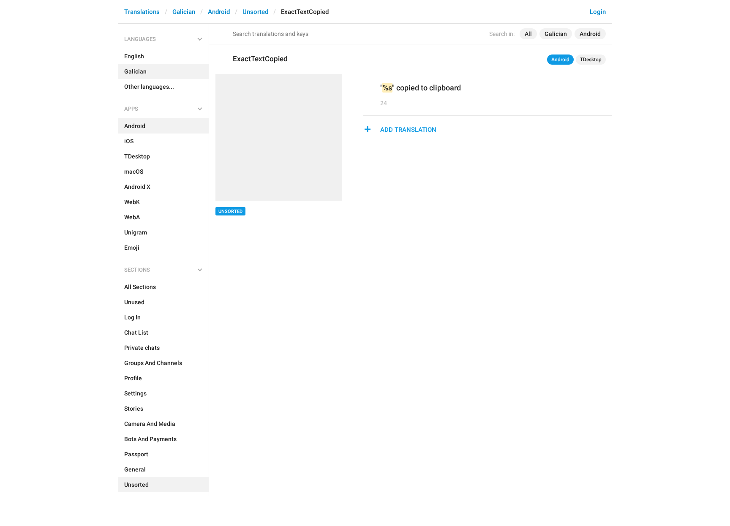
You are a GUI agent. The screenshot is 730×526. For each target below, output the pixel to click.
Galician (183, 12)
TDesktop (591, 60)
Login (598, 12)
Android (219, 12)
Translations (142, 12)
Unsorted (255, 12)
